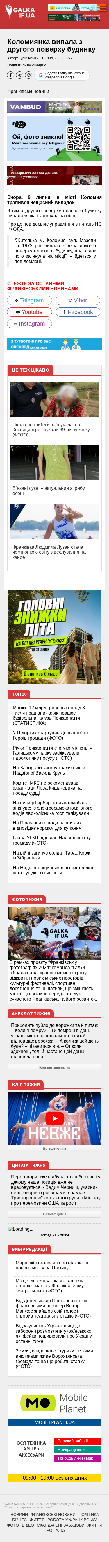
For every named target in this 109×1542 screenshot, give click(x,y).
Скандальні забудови (61, 1525)
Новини (19, 1514)
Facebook (79, 312)
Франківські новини (28, 91)
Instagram (31, 323)
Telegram (31, 300)
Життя (37, 1520)
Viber (79, 300)
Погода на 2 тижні (55, 1235)
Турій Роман (29, 58)
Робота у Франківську (72, 1520)
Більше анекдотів (54, 1068)
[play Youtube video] (54, 1118)
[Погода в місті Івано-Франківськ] (54, 1229)
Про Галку (55, 1530)
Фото (13, 1525)
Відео (28, 1525)
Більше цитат (54, 1214)
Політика (88, 1514)
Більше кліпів (54, 1148)
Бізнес (19, 1520)
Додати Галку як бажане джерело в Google (65, 75)
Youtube (31, 312)
